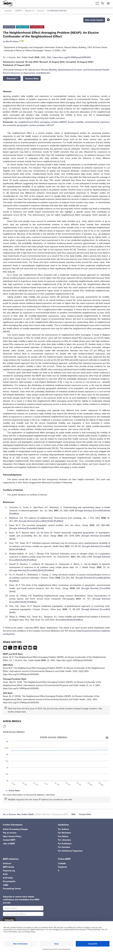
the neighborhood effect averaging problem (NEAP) (40, 122)
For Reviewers (64, 832)
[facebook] (20, 648)
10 (54, 448)
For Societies (64, 847)
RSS (73, 814)
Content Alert (85, 814)
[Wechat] (25, 648)
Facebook (62, 866)
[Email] (5, 648)
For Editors (63, 836)
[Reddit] (30, 648)
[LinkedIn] (15, 648)
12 (18, 457)
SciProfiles (8, 877)
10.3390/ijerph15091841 (57, 10)
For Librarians (64, 839)
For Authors (63, 829)
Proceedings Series (12, 888)
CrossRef (98, 510)
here (23, 712)
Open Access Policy (12, 836)
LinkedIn (62, 863)
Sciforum (7, 863)
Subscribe (9, 919)
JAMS (5, 885)
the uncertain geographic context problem (24, 125)
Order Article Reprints (94, 20)
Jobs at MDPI (9, 843)
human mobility (76, 122)
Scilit (106, 510)
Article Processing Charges (15, 829)
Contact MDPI (9, 839)
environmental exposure (97, 122)
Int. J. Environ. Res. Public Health (18, 814)
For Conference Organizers (70, 850)
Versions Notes (32, 78)
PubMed (14, 513)
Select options (11, 908)
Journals (8, 10)
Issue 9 (40, 10)
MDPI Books (8, 866)
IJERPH (18, 10)
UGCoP (50, 125)
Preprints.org (9, 870)
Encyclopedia (9, 881)
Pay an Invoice (9, 832)
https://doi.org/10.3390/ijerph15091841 (72, 57)
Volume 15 (29, 10)
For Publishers (65, 843)
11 (57, 448)
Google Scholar (84, 510)
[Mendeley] (35, 648)
